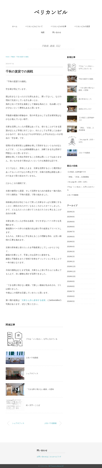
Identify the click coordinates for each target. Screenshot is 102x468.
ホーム (14, 26)
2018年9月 (71, 281)
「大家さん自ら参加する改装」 (34, 300)
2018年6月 (71, 296)
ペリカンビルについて (34, 26)
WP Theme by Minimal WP (56, 466)
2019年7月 (71, 232)
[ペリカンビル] (51, 10)
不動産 (45, 46)
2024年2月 (71, 212)
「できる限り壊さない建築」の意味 (40, 389)
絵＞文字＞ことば (33, 405)
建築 (52, 46)
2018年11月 (71, 271)
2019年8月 (71, 227)
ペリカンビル (43, 466)
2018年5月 (71, 301)
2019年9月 (71, 222)
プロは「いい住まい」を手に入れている (41, 339)
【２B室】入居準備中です (76, 172)
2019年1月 (71, 261)
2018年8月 (71, 286)
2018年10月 (71, 276)
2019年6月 (71, 237)
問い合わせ (56, 32)
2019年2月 (71, 256)
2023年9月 (71, 217)
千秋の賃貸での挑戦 (22, 56)
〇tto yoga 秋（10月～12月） (77, 182)
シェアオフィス (32, 373)
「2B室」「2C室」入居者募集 (78, 177)
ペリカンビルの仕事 (58, 26)
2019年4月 (71, 247)
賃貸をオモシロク (85, 109)
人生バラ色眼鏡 (32, 358)
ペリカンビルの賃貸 (82, 26)
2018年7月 (71, 291)
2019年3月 (71, 251)
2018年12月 (71, 266)
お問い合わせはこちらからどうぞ (49, 457)
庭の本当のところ (85, 99)
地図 (42, 32)
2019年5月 (71, 242)
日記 (58, 46)
